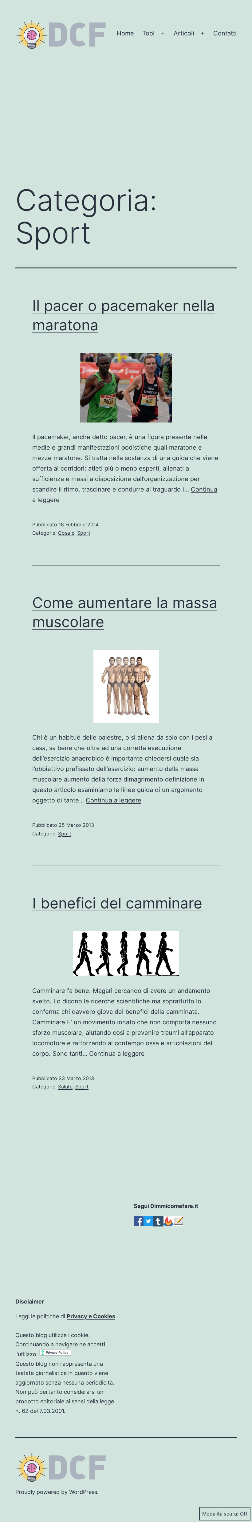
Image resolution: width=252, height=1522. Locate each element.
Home (125, 33)
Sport (83, 533)
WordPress (83, 1492)
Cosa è (66, 533)
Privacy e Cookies (91, 1316)
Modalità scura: (220, 1514)
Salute (65, 1086)
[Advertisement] (126, 128)
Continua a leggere (113, 800)
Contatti (225, 33)
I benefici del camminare (117, 903)
